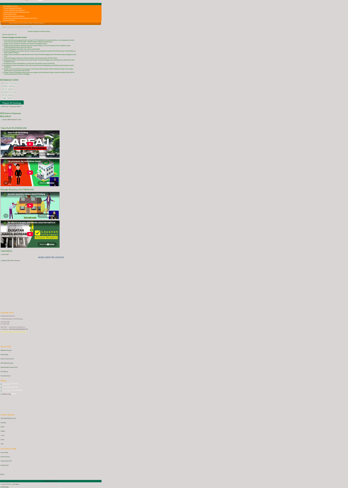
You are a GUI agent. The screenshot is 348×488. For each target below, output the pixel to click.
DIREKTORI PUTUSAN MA (9, 83)
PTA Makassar (4, 371)
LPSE (2, 444)
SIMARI (3, 431)
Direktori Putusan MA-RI (7, 359)
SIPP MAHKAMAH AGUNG (8, 418)
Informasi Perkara (5, 456)
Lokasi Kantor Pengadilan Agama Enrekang (13, 332)
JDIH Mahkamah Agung (7, 363)
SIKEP (2, 427)
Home (6, 23)
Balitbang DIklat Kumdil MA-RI (9, 367)
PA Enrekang (14, 383)
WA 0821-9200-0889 (16, 390)
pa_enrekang (14, 387)
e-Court (3, 435)
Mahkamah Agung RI (6, 350)
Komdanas (3, 422)
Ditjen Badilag (4, 354)
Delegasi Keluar (5, 465)
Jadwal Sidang (4, 452)
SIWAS (2, 439)
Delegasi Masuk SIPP (6, 461)
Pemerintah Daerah (5, 376)
